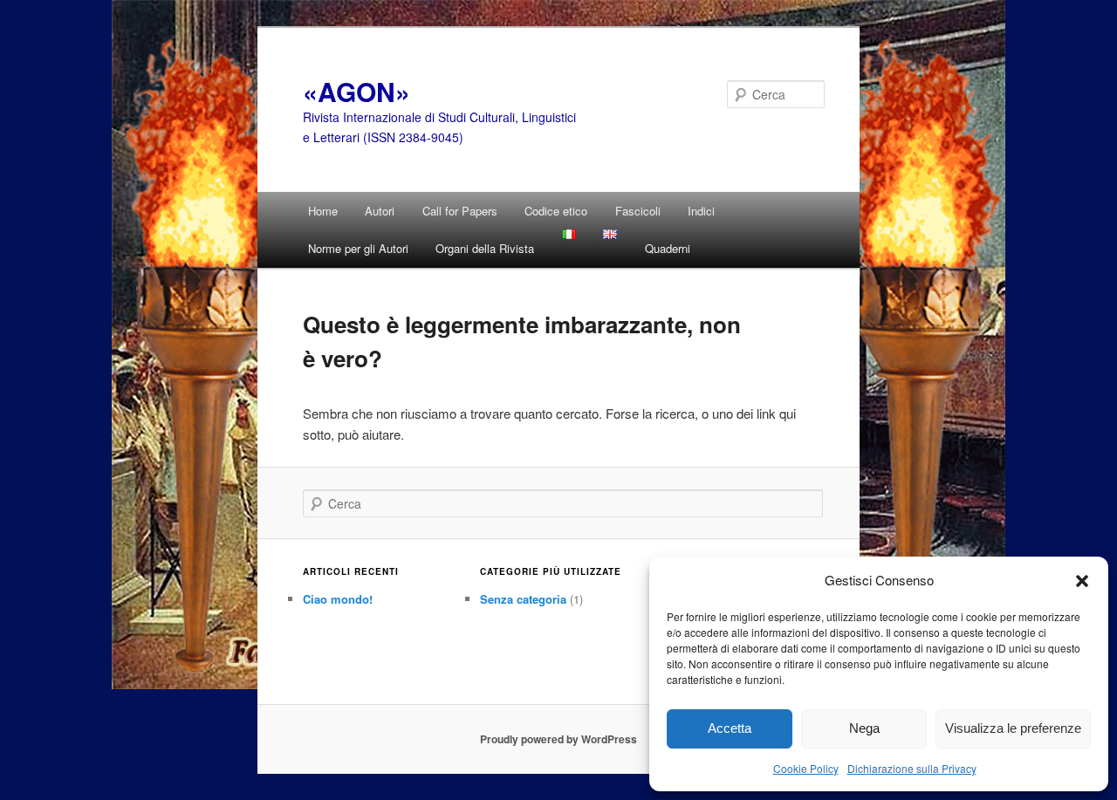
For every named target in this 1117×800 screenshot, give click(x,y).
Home (323, 210)
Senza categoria (523, 599)
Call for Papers (459, 210)
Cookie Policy (806, 768)
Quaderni (667, 248)
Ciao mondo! (338, 599)
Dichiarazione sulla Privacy (912, 768)
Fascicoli (638, 210)
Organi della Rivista (484, 248)
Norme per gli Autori (358, 248)
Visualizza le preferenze (1013, 728)
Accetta (729, 728)
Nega (864, 728)
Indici (701, 210)
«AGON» (356, 91)
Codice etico (555, 210)
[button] (1082, 580)
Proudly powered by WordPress (558, 739)
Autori (379, 210)
